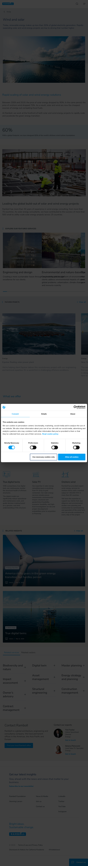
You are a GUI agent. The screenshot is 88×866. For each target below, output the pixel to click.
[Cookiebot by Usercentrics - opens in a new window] (75, 407)
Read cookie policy (50, 434)
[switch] (33, 447)
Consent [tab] (15, 414)
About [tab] (72, 414)
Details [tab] (44, 414)
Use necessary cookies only (43, 457)
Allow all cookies (71, 457)
